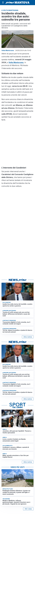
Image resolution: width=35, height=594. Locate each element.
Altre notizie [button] (28, 337)
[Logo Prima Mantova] (17, 2)
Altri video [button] (28, 509)
